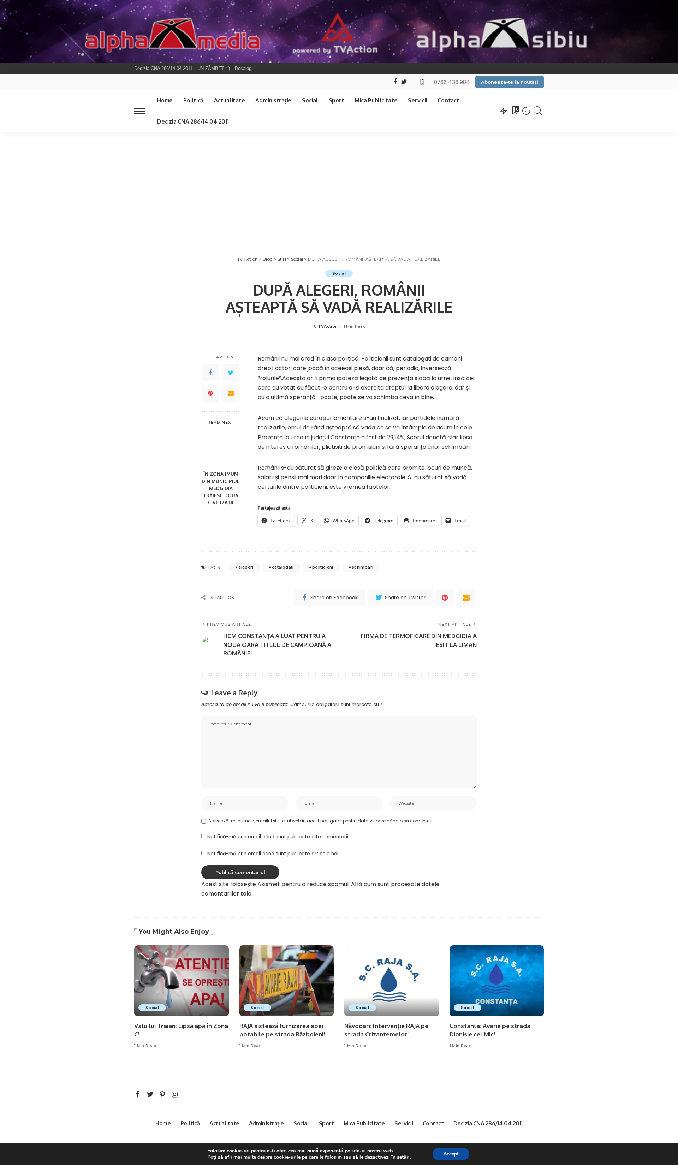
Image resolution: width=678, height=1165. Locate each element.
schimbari (362, 567)
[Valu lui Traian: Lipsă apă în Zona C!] (181, 980)
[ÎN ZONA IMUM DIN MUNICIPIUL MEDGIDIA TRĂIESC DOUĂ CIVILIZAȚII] (220, 448)
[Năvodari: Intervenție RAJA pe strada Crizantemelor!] (391, 980)
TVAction (328, 326)
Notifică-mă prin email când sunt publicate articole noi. (273, 853)
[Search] (538, 111)
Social (339, 273)
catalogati (282, 567)
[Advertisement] (339, 185)
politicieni (322, 567)
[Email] (230, 393)
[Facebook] (210, 372)
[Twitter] (230, 372)
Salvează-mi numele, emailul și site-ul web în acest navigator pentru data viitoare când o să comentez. (320, 821)
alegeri (245, 567)
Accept (451, 1154)
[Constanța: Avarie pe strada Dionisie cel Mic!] (497, 980)
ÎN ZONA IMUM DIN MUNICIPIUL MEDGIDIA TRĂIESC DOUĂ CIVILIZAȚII (221, 488)
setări (403, 1157)
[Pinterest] (210, 393)
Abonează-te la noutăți (509, 82)
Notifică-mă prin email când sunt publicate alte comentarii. (278, 836)
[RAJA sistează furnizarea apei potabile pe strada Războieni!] (286, 980)
